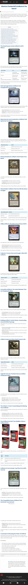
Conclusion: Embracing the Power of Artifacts (6, 43)
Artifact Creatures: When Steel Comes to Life (6, 37)
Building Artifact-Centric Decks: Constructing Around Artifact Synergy (9, 36)
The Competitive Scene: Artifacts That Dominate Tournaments (8, 42)
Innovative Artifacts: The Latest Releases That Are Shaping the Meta (9, 35)
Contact (9, 577)
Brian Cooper (10, 561)
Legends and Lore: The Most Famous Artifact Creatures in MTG (9, 38)
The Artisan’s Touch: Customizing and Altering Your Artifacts (8, 39)
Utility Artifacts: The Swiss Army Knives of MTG (7, 33)
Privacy (12, 577)
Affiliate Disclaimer (15, 577)
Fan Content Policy (21, 579)
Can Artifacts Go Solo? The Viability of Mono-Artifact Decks (8, 40)
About (19, 577)
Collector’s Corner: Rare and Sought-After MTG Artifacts (8, 34)
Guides (27, 11)
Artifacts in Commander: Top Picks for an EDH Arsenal (8, 41)
